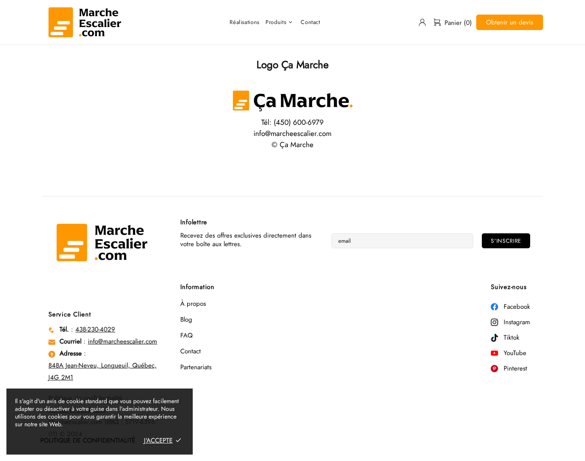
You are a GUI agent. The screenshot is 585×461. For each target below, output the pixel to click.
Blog (186, 319)
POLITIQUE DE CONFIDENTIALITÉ (87, 440)
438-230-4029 (95, 329)
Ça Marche (85, 22)
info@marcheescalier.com (122, 341)
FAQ (186, 335)
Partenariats (196, 367)
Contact (190, 351)
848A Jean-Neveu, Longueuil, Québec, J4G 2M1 (102, 371)
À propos (193, 303)
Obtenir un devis (509, 22)
